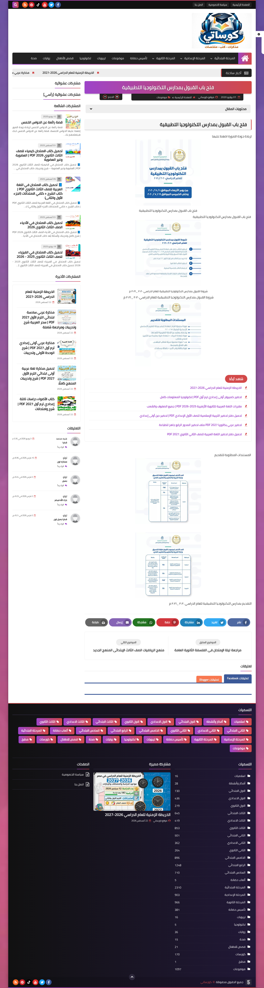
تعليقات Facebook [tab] (238, 678)
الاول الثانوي (132, 721)
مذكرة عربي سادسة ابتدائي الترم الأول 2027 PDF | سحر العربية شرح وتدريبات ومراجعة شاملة (49, 319)
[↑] (132, 977)
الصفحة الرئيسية (241, 4)
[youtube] (45, 5)
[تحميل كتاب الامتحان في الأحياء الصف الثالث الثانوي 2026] (73, 222)
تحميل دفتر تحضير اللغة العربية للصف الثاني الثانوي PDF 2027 (204, 434)
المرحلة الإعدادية (194, 58)
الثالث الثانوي (47, 721)
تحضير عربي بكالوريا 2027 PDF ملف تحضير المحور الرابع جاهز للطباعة (200, 425)
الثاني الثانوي (179, 730)
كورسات (45, 739)
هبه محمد (61, 438)
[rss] (25, 5)
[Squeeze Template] (248, 982)
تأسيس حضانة (138, 58)
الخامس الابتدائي (149, 730)
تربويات (101, 58)
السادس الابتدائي (89, 730)
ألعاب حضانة (60, 730)
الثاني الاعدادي (207, 730)
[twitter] (51, 5)
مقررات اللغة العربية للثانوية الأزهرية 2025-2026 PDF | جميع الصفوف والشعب (194, 406)
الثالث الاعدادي (76, 721)
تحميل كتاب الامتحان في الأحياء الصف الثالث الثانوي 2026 (41, 225)
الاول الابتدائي (187, 721)
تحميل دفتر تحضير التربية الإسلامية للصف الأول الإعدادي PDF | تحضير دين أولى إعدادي (191, 415)
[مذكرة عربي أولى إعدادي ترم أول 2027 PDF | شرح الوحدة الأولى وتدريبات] (67, 347)
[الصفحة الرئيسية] (245, 58)
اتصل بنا (199, 4)
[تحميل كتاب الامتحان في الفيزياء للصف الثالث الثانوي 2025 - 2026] (73, 251)
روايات (46, 58)
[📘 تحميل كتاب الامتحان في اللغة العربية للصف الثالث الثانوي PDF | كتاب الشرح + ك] (73, 184)
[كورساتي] (222, 30)
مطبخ (25, 739)
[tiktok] (38, 5)
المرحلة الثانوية (165, 58)
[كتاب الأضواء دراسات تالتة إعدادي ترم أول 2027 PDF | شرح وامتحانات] (67, 403)
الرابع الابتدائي (119, 730)
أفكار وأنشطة (214, 721)
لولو (65, 457)
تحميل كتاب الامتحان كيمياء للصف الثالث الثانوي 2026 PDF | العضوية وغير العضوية (39, 155)
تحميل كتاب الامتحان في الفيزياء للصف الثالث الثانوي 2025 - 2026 (39, 254)
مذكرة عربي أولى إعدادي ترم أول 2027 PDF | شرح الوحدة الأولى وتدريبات (36, 347)
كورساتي (206, 982)
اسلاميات (239, 721)
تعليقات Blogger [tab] (209, 679)
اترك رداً (60, 447)
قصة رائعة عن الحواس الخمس (41, 122)
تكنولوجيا (85, 58)
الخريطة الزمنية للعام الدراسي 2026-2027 (113, 72)
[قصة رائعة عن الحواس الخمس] (73, 121)
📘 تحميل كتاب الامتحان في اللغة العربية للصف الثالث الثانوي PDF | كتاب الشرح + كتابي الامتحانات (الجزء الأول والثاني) (38, 191)
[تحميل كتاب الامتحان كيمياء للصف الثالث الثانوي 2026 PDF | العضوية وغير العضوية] (73, 150)
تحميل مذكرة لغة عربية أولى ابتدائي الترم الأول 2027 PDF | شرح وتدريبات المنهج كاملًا (48, 375)
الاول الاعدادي (159, 721)
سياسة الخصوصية (218, 4)
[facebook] (58, 5)
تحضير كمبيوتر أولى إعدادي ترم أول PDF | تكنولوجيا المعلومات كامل (201, 397)
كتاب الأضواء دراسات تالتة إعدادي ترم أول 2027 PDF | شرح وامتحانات (36, 404)
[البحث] (15, 5)
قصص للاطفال (69, 739)
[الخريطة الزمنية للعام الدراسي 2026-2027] (67, 296)
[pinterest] (31, 5)
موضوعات (118, 58)
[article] (128, 646)
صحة (34, 58)
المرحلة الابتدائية (224, 58)
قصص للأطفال (64, 58)
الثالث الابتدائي (104, 721)
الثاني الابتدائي (236, 730)
